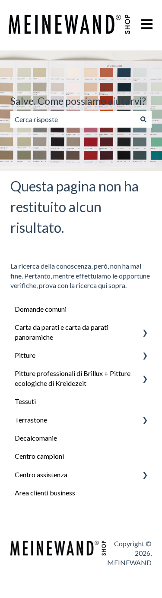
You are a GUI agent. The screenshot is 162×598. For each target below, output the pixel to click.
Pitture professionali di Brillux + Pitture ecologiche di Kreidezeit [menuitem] (72, 378)
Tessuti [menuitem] (25, 401)
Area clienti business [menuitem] (45, 492)
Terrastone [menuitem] (31, 420)
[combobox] (72, 119)
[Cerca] (143, 119)
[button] (145, 328)
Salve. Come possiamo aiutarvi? (78, 101)
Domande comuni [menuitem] (41, 309)
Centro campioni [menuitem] (39, 456)
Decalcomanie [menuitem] (36, 438)
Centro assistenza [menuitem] (41, 474)
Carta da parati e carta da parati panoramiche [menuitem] (61, 332)
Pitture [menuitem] (25, 355)
